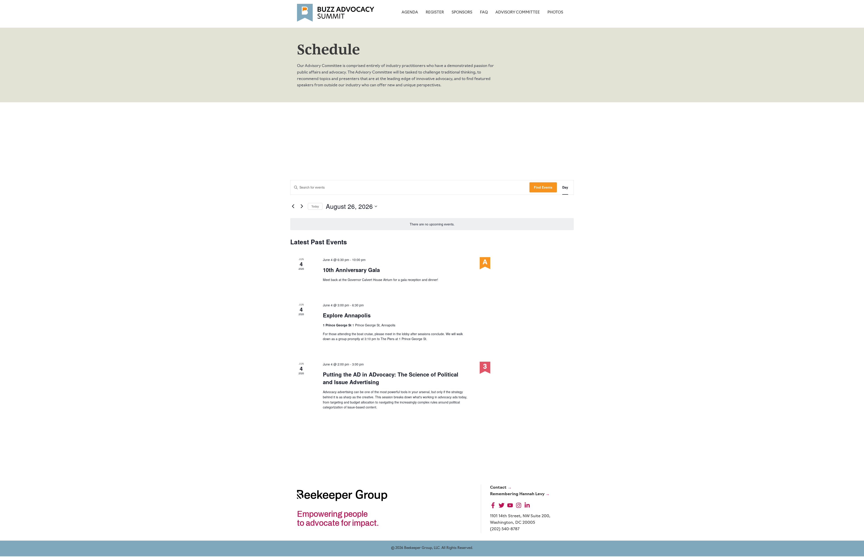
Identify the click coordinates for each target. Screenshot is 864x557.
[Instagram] (519, 505)
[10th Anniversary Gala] (521, 263)
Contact (498, 488)
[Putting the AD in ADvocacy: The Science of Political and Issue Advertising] (521, 368)
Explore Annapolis (347, 315)
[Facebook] (493, 505)
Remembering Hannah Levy (517, 494)
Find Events (543, 187)
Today (315, 206)
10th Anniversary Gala (351, 270)
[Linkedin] (527, 505)
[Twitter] (501, 505)
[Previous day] (293, 206)
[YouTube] (510, 505)
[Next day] (301, 206)
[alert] (432, 224)
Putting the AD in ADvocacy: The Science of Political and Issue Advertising (390, 378)
